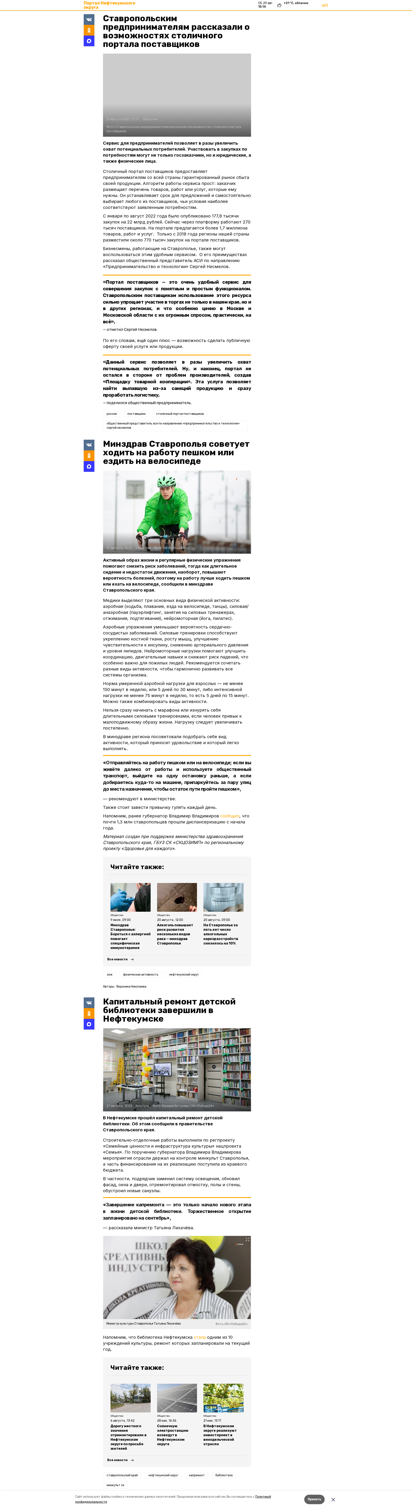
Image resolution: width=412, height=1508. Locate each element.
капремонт (197, 1475)
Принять (314, 1499)
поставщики (136, 414)
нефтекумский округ (184, 974)
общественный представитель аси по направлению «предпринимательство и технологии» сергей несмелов (173, 426)
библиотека (224, 1475)
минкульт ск (115, 1485)
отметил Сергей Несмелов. (132, 329)
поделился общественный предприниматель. (149, 402)
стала (200, 1337)
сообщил (229, 815)
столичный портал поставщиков (180, 414)
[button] (177, 95)
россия (112, 414)
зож (109, 974)
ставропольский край (122, 1475)
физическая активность (140, 974)
